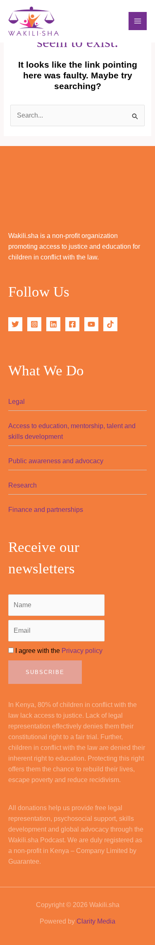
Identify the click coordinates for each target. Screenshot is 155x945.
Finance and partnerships (45, 509)
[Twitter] (15, 324)
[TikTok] (110, 324)
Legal (16, 401)
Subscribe (45, 672)
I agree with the (58, 650)
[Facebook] (72, 324)
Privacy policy (82, 650)
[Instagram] (34, 324)
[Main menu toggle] (138, 21)
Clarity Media (95, 921)
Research (22, 485)
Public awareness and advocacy (55, 460)
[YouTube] (91, 324)
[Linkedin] (53, 324)
